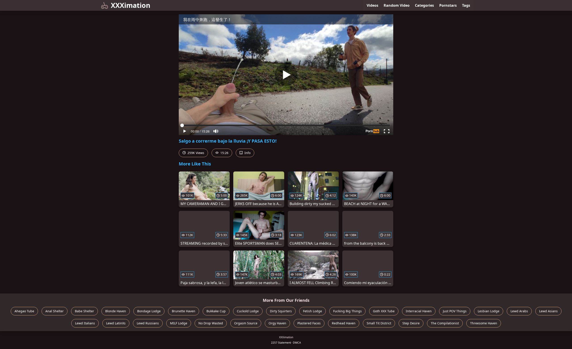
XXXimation (130, 5)
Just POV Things (455, 311)
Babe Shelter (84, 311)
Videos (372, 5)
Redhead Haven (343, 323)
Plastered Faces (309, 323)
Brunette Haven (183, 311)
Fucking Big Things (347, 311)
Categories (424, 5)
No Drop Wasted (210, 323)
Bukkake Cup (216, 311)
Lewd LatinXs (116, 323)
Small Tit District (379, 323)
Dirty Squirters (281, 311)
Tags (466, 5)
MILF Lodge (178, 323)
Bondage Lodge (149, 311)
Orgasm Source (245, 323)
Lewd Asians (548, 311)
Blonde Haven (115, 311)
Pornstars (448, 5)
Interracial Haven (419, 311)
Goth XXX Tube (384, 311)
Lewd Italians (85, 323)
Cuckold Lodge (248, 311)
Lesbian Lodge (488, 311)
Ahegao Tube (24, 311)
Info (247, 153)
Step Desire (411, 323)
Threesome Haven (483, 323)
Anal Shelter (54, 311)
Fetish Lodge (312, 311)
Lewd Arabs (519, 311)
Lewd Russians (148, 323)
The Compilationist (445, 323)
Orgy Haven (277, 323)
